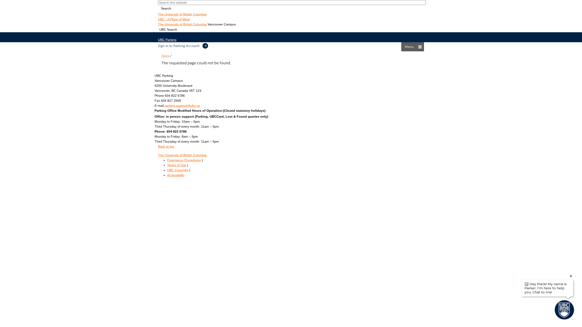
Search (166, 8)
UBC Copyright (177, 170)
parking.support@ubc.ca (182, 105)
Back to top (166, 146)
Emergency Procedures (184, 160)
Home (165, 55)
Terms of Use (176, 165)
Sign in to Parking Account (178, 46)
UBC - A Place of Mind (174, 19)
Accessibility (175, 175)
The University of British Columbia (182, 14)
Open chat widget (1, 182)
